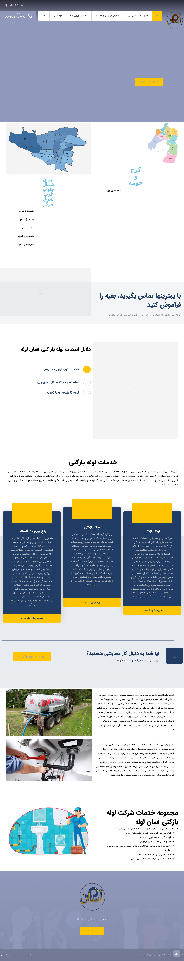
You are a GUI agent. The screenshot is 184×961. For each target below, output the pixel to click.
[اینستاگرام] (16, 5)
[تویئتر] (11, 5)
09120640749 (85, 919)
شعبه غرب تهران (26, 228)
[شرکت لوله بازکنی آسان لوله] (174, 14)
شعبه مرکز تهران (27, 219)
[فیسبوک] (22, 5)
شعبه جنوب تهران (26, 236)
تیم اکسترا (139, 954)
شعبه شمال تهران (26, 244)
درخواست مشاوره (149, 82)
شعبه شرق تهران (26, 211)
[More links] (43, 16)
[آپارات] (5, 5)
